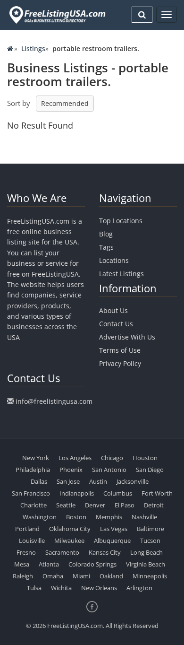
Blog (106, 233)
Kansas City (105, 552)
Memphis (109, 517)
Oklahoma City (70, 528)
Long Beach (146, 552)
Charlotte (33, 505)
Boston (76, 517)
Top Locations (120, 220)
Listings (33, 48)
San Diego (150, 469)
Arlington (139, 588)
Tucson (150, 540)
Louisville (32, 540)
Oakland (111, 576)
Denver (95, 505)
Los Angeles (75, 457)
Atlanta (49, 564)
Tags (106, 247)
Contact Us (116, 323)
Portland (27, 528)
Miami (81, 576)
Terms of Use (120, 350)
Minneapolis (150, 576)
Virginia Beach (145, 564)
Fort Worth (157, 493)
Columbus (117, 493)
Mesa (21, 564)
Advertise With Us (127, 336)
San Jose (68, 481)
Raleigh (23, 576)
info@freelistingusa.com (54, 401)
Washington (40, 517)
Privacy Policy (120, 363)
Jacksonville (133, 481)
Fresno (26, 552)
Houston (145, 457)
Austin (98, 481)
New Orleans (99, 588)
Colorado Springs (92, 564)
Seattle (65, 505)
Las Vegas (113, 528)
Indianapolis (76, 493)
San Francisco (31, 493)
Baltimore (150, 528)
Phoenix (71, 469)
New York (35, 457)
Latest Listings (121, 273)
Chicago (112, 457)
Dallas (39, 481)
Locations (114, 260)
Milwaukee (69, 540)
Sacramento (62, 552)
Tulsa (34, 588)
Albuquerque (112, 540)
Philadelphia (33, 469)
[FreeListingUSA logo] (56, 14)
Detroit (154, 505)
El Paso (124, 505)
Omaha (52, 576)
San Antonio (109, 469)
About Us (113, 310)
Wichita (61, 588)
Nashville (144, 517)
